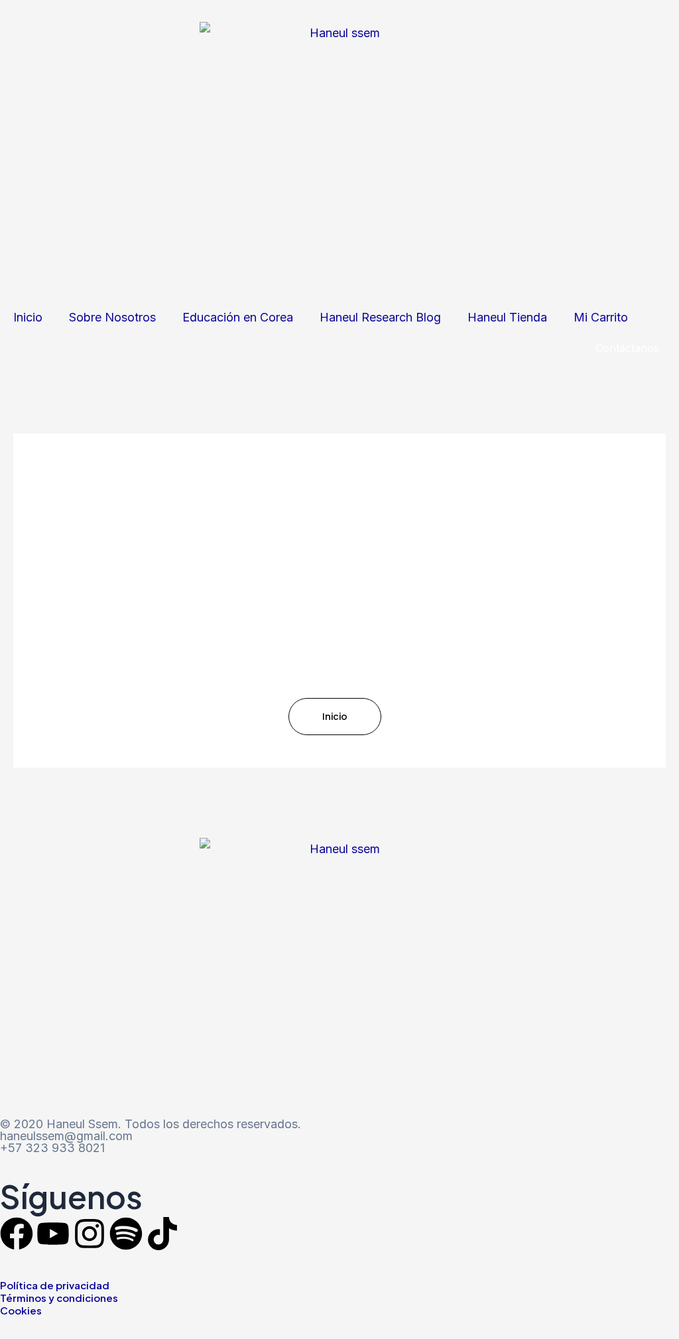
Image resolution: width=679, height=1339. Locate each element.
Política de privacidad (54, 1285)
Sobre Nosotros (112, 317)
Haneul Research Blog (380, 317)
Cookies (21, 1310)
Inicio (27, 317)
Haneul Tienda (507, 317)
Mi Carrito (601, 317)
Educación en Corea (237, 317)
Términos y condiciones (59, 1297)
